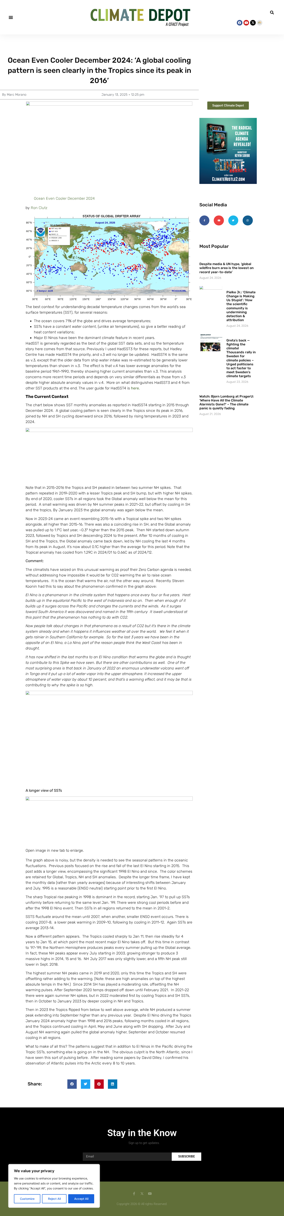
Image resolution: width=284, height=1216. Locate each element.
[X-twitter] (253, 23)
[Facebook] (239, 23)
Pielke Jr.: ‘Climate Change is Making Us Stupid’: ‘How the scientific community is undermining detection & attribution (241, 306)
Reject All (54, 1198)
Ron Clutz (39, 208)
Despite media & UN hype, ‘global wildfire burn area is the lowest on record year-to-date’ (226, 268)
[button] (10, 17)
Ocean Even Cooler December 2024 (64, 198)
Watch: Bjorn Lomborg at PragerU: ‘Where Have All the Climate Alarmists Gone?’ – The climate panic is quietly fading (226, 402)
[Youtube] (246, 23)
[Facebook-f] (204, 220)
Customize (27, 1198)
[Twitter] (233, 220)
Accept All (81, 1198)
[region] (54, 1186)
